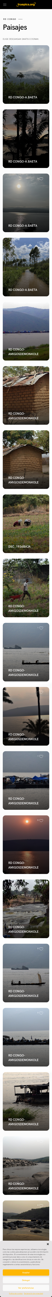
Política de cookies (16, 1294)
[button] (47, 1244)
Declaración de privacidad (33, 1294)
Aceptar (26, 1272)
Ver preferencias (26, 1288)
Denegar (26, 1280)
